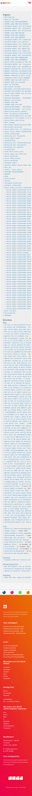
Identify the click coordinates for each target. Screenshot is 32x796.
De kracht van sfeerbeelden (15, 327)
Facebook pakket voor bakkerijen (17, 48)
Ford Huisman (9, 546)
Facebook (6, 558)
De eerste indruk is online (15, 354)
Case (5, 526)
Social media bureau (12, 158)
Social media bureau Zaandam (18, 252)
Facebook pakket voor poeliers (16, 42)
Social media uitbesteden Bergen (19, 214)
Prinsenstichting (11, 549)
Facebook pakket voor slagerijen (17, 51)
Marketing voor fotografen (15, 136)
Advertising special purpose (16, 111)
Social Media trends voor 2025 (16, 491)
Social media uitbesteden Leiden (19, 230)
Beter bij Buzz (10, 311)
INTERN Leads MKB (11, 102)
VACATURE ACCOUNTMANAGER (14, 172)
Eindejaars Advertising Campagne (17, 78)
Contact (7, 181)
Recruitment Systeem (12, 87)
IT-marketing (9, 149)
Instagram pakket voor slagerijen (18, 39)
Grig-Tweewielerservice (14, 542)
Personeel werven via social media (18, 506)
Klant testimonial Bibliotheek (16, 113)
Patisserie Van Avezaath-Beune (16, 553)
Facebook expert (11, 163)
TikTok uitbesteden (12, 134)
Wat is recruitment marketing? (16, 508)
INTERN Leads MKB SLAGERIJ (15, 35)
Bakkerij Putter (11, 544)
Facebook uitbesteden (13, 185)
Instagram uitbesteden (13, 183)
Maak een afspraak (12, 19)
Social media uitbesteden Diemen (19, 261)
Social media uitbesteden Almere (19, 205)
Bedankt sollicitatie (13, 100)
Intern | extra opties (13, 169)
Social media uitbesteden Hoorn (19, 212)
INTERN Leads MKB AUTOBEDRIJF (16, 60)
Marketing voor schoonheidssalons (18, 143)
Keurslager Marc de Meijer (15, 537)
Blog (6, 176)
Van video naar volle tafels (16, 356)
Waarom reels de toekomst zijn (16, 336)
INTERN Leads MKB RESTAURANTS (16, 22)
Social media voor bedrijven (16, 154)
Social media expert (12, 138)
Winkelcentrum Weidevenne (14, 551)
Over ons (8, 167)
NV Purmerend (9, 17)
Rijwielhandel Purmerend (14, 535)
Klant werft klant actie (14, 151)
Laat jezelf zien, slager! (15, 423)
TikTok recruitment (12, 95)
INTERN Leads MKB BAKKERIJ (15, 37)
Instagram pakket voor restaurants (18, 64)
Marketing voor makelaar (14, 147)
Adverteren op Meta (12, 486)
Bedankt (7, 174)
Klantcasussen (10, 178)
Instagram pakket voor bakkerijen (18, 44)
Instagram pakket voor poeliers (17, 46)
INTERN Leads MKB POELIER (14, 33)
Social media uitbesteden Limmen (19, 194)
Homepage (8, 315)
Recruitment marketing (13, 127)
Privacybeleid (10, 313)
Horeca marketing (11, 160)
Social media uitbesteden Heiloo (19, 234)
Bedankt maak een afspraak (15, 82)
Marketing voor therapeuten (15, 145)
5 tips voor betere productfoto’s (18, 334)
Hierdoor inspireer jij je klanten (18, 343)
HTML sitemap (9, 122)
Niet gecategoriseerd (10, 564)
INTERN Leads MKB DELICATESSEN (16, 24)
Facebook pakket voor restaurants (18, 28)
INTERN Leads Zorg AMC (13, 104)
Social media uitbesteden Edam (18, 219)
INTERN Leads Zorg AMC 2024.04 (16, 80)
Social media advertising (14, 120)
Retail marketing (11, 156)
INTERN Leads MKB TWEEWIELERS (16, 57)
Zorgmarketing (10, 140)
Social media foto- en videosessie (18, 129)
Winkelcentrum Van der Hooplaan (17, 540)
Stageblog (6, 575)
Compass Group (10, 531)
